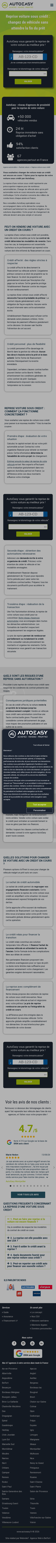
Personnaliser (39, 810)
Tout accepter (39, 804)
